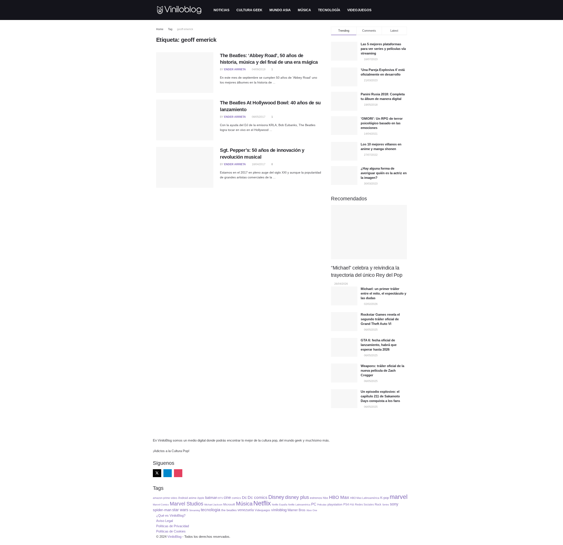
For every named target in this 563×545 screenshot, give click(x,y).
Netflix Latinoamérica (299, 504)
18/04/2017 (258, 164)
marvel (399, 496)
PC (313, 504)
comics (236, 498)
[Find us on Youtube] (199, 473)
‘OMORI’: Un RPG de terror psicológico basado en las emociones (382, 123)
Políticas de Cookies (171, 531)
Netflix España (279, 504)
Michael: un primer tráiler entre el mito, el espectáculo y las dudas (383, 293)
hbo (325, 498)
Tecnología (329, 10)
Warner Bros (296, 510)
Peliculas (322, 504)
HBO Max (339, 497)
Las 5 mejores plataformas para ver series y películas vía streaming (383, 48)
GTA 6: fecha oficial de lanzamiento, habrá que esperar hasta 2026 (379, 344)
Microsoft (229, 504)
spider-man (162, 510)
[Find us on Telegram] (167, 473)
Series (385, 504)
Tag (170, 29)
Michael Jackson (213, 504)
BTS (220, 498)
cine (227, 497)
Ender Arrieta (235, 69)
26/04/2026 (341, 283)
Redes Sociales (364, 504)
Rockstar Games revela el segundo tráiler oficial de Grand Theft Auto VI (380, 319)
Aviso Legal (164, 521)
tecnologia (210, 509)
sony (394, 504)
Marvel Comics (161, 504)
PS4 (346, 504)
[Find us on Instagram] (178, 473)
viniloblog (279, 510)
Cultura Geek (249, 10)
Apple (200, 498)
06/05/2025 (370, 329)
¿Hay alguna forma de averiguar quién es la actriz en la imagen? (384, 173)
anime (192, 498)
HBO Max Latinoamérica (364, 498)
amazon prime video (165, 498)
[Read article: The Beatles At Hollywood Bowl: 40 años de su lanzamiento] (184, 120)
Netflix (262, 503)
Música (304, 10)
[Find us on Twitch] (189, 473)
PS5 (352, 504)
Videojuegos (359, 10)
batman (211, 498)
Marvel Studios (186, 504)
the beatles (229, 510)
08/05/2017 (258, 116)
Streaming (194, 510)
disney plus (297, 497)
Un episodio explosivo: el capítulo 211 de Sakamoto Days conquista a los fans (380, 396)
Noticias (221, 10)
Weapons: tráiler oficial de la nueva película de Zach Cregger (382, 370)
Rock (378, 504)
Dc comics (257, 497)
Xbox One (311, 510)
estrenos (316, 498)
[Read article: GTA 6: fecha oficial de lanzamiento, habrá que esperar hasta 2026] (344, 347)
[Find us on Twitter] (157, 473)
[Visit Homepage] (179, 10)
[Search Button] (405, 10)
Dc (244, 497)
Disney (276, 497)
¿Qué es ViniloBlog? (170, 515)
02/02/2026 (370, 304)
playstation (334, 504)
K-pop (384, 498)
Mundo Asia (280, 10)
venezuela (246, 510)
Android (183, 498)
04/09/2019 (258, 69)
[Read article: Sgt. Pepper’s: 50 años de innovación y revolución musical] (184, 167)
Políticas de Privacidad (172, 526)
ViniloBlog (174, 536)
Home (159, 29)
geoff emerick (185, 29)
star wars (180, 510)
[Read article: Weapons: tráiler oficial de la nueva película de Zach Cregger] (344, 373)
